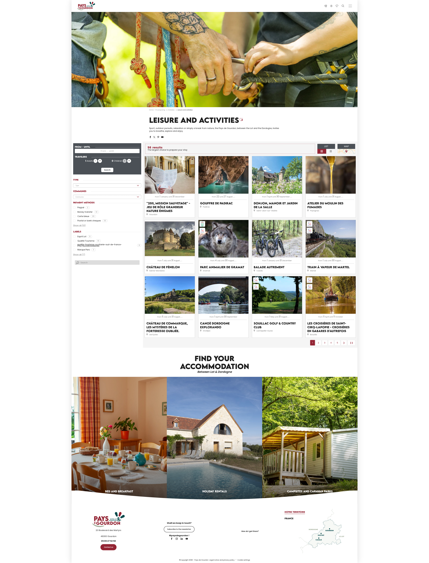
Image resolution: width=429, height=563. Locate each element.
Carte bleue (85, 216)
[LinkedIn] (181, 539)
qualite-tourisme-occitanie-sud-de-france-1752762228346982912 (108, 245)
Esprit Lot (83, 236)
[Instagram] (176, 539)
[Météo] (331, 6)
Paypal (82, 207)
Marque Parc (85, 249)
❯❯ (351, 342)
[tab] (295, 512)
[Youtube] (186, 539)
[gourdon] (86, 6)
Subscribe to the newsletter (179, 529)
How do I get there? (250, 531)
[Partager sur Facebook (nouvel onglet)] (150, 137)
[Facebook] (171, 539)
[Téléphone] (325, 6)
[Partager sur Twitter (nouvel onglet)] (154, 137)
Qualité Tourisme (88, 241)
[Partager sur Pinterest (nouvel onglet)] (158, 137)
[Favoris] (337, 6)
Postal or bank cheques (91, 220)
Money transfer (87, 212)
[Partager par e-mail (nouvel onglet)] (162, 137)
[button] (343, 6)
